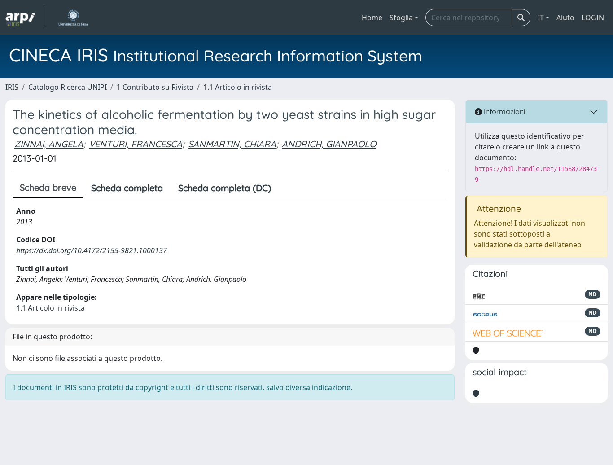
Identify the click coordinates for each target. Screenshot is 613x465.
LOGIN (593, 17)
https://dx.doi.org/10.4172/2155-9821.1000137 (91, 250)
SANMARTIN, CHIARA (232, 143)
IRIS (11, 87)
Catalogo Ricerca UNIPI (67, 87)
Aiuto (565, 17)
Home (372, 17)
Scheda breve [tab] (48, 187)
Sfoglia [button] (401, 17)
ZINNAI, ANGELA (48, 143)
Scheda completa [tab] (127, 187)
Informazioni (503, 111)
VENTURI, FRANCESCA (135, 143)
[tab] (286, 188)
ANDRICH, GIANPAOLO (329, 143)
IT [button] (541, 17)
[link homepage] (24, 17)
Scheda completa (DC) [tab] (224, 187)
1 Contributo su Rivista (155, 87)
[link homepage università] (73, 17)
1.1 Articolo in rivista (237, 87)
